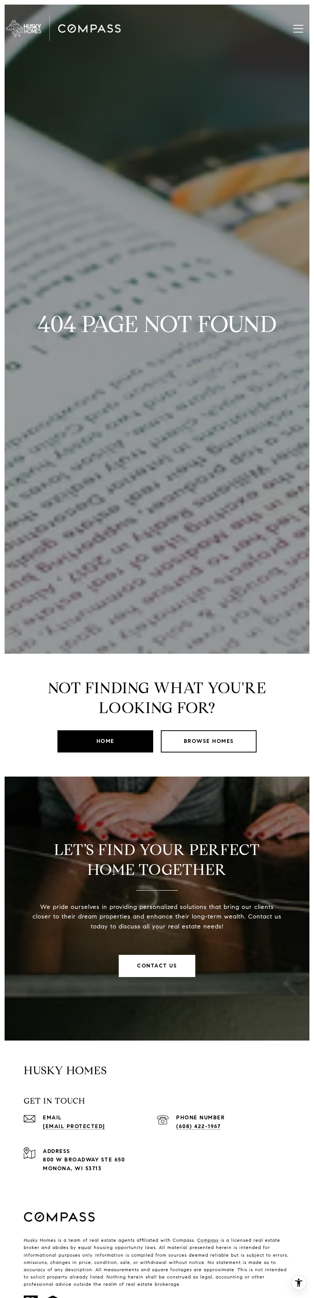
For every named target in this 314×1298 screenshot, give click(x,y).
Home (105, 741)
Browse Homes (209, 741)
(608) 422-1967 (198, 1126)
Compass (208, 1240)
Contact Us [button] (157, 966)
